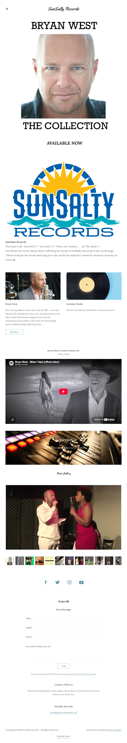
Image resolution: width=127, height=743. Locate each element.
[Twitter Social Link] (58, 582)
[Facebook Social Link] (46, 582)
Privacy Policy (72, 674)
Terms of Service (86, 674)
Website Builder (114, 730)
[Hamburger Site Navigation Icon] (11, 8)
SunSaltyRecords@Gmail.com (63, 712)
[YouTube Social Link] (81, 582)
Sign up (92, 454)
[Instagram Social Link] (69, 582)
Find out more (14, 332)
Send (63, 666)
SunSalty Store (63, 736)
